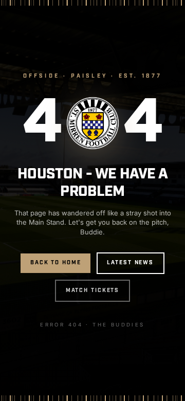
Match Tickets (93, 290)
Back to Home (55, 262)
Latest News (130, 262)
